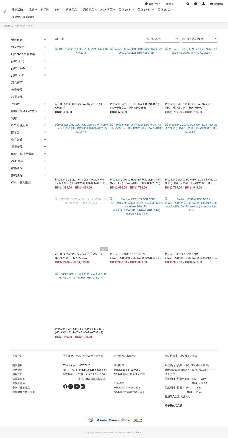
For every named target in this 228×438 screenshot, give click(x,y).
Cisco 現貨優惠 (21, 182)
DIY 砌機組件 (19, 125)
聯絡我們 (17, 369)
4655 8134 (134, 387)
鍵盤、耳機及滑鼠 (22, 154)
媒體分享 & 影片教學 (24, 111)
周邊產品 (88, 9)
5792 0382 (134, 369)
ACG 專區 (106, 9)
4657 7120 (84, 365)
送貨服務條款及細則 (23, 392)
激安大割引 (18, 47)
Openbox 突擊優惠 (23, 54)
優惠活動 (17, 9)
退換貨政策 (18, 383)
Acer (30, 25)
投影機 (15, 104)
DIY (57, 9)
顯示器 (45, 9)
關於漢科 (17, 365)
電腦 (32, 9)
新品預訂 (17, 82)
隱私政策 (17, 374)
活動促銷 (17, 40)
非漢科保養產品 (21, 387)
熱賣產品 (17, 89)
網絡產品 (71, 9)
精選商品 (17, 97)
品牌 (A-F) (125, 9)
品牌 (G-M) (145, 9)
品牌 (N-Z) (164, 9)
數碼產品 (17, 175)
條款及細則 (18, 378)
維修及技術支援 (173, 405)
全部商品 (8, 25)
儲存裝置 (17, 139)
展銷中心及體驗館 (23, 17)
